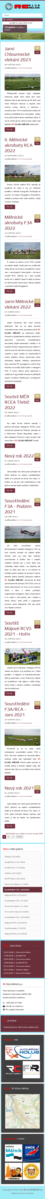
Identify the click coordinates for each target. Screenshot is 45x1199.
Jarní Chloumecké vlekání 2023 (18, 54)
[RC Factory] (13, 1078)
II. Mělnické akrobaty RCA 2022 (19, 145)
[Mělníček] (13, 1179)
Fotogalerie (25, 68)
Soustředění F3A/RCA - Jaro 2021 (17, 709)
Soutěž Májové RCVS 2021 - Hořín (18, 628)
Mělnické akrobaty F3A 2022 (18, 222)
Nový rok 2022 (19, 455)
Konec (19, 837)
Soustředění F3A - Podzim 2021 (18, 506)
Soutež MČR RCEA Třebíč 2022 (17, 402)
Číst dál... (9, 129)
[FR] (31, 1078)
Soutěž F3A (21, 956)
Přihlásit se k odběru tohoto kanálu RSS (25, 834)
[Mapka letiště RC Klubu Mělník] (22, 1128)
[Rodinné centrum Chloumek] (31, 1179)
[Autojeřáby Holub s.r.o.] (22, 1059)
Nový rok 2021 (19, 788)
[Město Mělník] (13, 1161)
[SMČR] (31, 1161)
